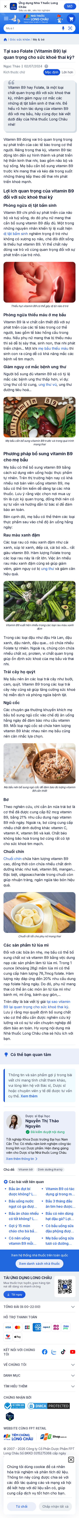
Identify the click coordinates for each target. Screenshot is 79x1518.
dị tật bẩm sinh (16, 233)
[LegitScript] (25, 1416)
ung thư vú (47, 384)
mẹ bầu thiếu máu (53, 348)
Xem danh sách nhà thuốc (39, 1263)
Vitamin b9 (25, 1169)
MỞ (69, 6)
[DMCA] (49, 1406)
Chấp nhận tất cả (55, 1506)
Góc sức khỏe (20, 39)
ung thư (47, 568)
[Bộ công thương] (14, 1406)
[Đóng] (5, 6)
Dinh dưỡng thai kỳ (50, 1169)
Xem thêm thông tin (20, 1159)
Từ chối (21, 1506)
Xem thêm (29, 1096)
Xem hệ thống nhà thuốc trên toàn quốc (39, 1255)
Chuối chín (13, 858)
